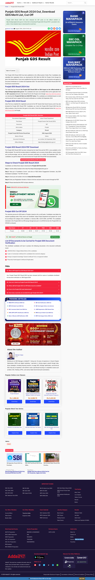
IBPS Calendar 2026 (45, 515)
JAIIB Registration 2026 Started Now (45, 309)
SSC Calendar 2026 (45, 513)
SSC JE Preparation (10, 539)
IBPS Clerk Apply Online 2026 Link (44, 316)
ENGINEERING (31, 541)
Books (76, 502)
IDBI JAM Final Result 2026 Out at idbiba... (33, 464)
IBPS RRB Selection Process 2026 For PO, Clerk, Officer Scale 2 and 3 (76, 112)
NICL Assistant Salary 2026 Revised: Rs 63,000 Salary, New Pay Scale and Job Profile (77, 97)
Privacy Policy (89, 574)
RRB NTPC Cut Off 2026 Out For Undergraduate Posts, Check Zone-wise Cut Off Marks (76, 88)
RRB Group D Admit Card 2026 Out (44, 312)
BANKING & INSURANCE (33, 532)
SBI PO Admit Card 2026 (46, 488)
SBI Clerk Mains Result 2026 (64, 488)
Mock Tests (77, 492)
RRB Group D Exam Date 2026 (63, 491)
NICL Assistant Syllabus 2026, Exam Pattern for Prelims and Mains (76, 116)
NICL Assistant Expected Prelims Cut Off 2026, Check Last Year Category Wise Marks (77, 93)
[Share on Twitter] (60, 28)
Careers (76, 539)
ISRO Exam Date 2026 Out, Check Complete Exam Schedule (76, 144)
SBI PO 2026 (26, 488)
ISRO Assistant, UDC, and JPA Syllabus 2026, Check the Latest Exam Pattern (76, 140)
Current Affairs (8, 513)
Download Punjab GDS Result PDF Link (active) (33, 159)
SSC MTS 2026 (9, 493)
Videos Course (78, 497)
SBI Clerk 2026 (26, 490)
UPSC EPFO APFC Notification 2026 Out (19, 312)
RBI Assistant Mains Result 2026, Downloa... (52, 464)
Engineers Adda (26, 515)
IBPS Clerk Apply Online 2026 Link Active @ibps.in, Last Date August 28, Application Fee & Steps (77, 103)
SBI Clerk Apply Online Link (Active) (45, 306)
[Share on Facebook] (57, 28)
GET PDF (82, 578)
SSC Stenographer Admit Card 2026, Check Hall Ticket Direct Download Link (76, 153)
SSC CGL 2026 (9, 488)
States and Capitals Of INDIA (82, 520)
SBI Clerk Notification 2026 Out (43, 302)
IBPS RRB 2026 (44, 495)
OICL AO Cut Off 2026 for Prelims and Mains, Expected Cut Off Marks (76, 148)
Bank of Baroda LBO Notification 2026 (18, 316)
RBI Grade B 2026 (27, 493)
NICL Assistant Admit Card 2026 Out (18, 309)
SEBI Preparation (9, 537)
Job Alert (77, 515)
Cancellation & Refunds (67, 574)
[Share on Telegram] (51, 28)
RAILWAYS (29, 537)
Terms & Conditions (80, 574)
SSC (28, 534)
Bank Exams (60, 513)
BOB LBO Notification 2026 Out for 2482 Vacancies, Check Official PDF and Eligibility (76, 135)
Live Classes (78, 494)
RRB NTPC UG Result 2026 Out (20, 187)
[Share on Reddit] (54, 28)
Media (71, 537)
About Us (72, 532)
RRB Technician (44, 517)
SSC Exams (60, 515)
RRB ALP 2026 (78, 513)
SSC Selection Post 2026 (11, 495)
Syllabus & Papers (37, 3)
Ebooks (76, 499)
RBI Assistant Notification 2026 (63, 495)
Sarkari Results (49, 3)
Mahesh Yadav (10, 28)
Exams (19, 3)
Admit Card (77, 517)
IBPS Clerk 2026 (44, 493)
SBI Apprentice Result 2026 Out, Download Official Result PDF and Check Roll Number (76, 108)
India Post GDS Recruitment (53, 94)
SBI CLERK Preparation (11, 534)
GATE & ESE (52, 532)
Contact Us (73, 534)
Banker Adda (8, 518)
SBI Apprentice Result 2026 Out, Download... (14, 464)
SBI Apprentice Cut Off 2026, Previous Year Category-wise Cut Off (76, 121)
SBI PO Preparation (10, 532)
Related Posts (9, 450)
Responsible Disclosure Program (52, 574)
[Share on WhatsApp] (49, 28)
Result (8, 444)
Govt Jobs (26, 3)
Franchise (72, 541)
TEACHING (30, 539)
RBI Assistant (8, 544)
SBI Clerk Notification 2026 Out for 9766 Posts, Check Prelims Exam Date (77, 131)
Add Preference (55, 237)
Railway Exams (61, 517)
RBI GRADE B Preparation (11, 546)
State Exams (8, 515)
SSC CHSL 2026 (9, 490)
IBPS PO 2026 (43, 490)
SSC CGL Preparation (10, 541)
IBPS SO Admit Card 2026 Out (16, 306)
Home (6, 6)
